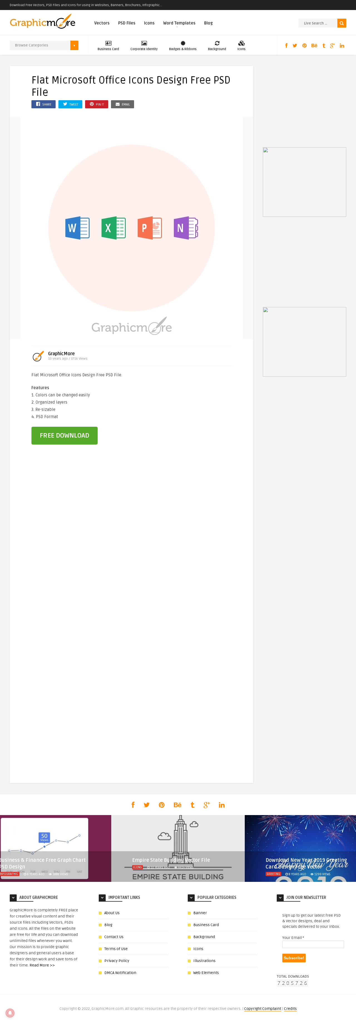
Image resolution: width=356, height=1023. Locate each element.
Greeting (273, 874)
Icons (149, 23)
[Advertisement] (201, 409)
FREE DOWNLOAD (64, 435)
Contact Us (113, 936)
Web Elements (206, 972)
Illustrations (204, 960)
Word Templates (179, 23)
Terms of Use (116, 948)
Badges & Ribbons (183, 49)
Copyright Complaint (262, 1008)
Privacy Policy (116, 960)
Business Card (108, 49)
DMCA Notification (120, 972)
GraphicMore (61, 354)
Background (217, 49)
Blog (208, 23)
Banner (200, 913)
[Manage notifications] (10, 1013)
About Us (112, 913)
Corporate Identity (144, 49)
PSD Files (126, 23)
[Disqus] (131, 545)
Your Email (293, 937)
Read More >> (42, 965)
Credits (290, 1008)
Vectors (102, 23)
